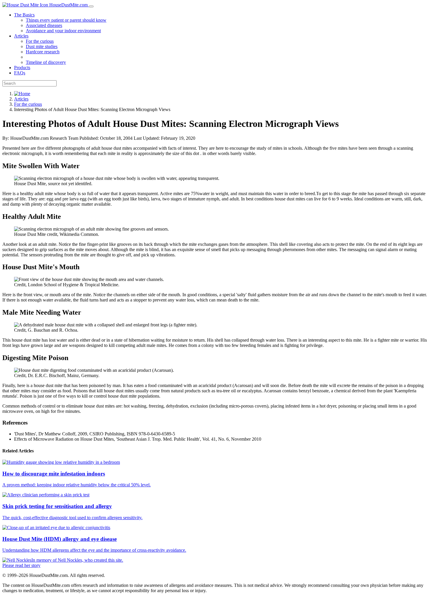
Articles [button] (21, 35)
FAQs (19, 72)
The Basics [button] (24, 14)
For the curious (40, 41)
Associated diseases (44, 25)
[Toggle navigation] (91, 6)
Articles (21, 98)
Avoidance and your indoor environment (63, 30)
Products (22, 67)
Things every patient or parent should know (66, 20)
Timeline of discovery (46, 62)
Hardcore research (43, 51)
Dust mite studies (41, 46)
